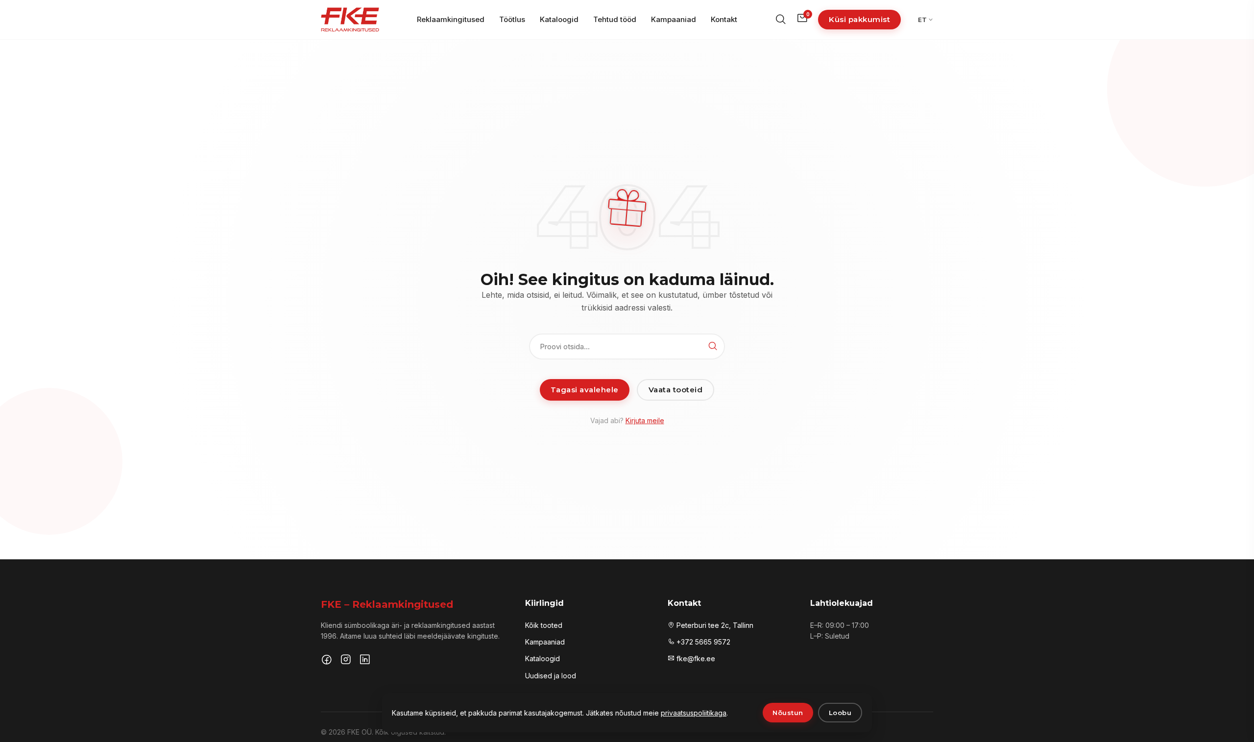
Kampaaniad (673, 19)
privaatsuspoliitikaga (693, 713)
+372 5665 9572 (702, 642)
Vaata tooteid (676, 389)
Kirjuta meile (645, 420)
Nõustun (787, 713)
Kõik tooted (543, 625)
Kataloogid (559, 19)
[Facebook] (327, 661)
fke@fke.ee (695, 658)
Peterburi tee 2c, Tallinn (714, 625)
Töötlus (512, 19)
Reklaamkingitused (450, 19)
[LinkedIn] (365, 661)
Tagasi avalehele (585, 389)
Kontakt (724, 19)
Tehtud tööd (614, 19)
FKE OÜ (359, 732)
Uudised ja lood (550, 675)
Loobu (840, 713)
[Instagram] (346, 661)
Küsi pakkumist (859, 19)
